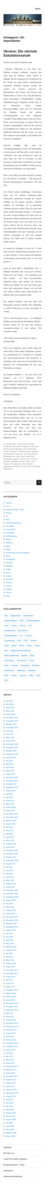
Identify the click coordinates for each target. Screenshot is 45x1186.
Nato (32, 655)
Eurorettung (9, 640)
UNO (31, 675)
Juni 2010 (9, 1103)
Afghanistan (15, 615)
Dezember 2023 (12, 777)
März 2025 (10, 737)
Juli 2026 (9, 701)
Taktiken (22, 461)
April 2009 (10, 1126)
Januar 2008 (10, 1136)
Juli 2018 (9, 953)
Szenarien (30, 444)
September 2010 (12, 1093)
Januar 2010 (10, 1116)
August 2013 (11, 1049)
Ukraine (6, 464)
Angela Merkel (10, 620)
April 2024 (10, 767)
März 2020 (10, 907)
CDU (6, 625)
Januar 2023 (10, 810)
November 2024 (12, 747)
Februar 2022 (11, 843)
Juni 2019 (9, 936)
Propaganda (7, 459)
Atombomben (16, 446)
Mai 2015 (9, 1013)
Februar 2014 (11, 1039)
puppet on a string (19, 459)
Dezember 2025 (12, 717)
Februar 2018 (11, 963)
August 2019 (11, 930)
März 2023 (10, 804)
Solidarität (14, 461)
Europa (28, 635)
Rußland (35, 665)
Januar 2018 (10, 966)
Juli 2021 (9, 867)
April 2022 (10, 837)
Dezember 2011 (12, 1076)
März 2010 (10, 1109)
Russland (34, 459)
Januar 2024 (10, 774)
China (25, 449)
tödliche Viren (30, 461)
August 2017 (11, 976)
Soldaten (32, 670)
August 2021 (11, 863)
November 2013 (12, 1046)
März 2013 (10, 1059)
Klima (8, 549)
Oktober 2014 (11, 1029)
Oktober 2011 (11, 1079)
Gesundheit (10, 532)
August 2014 (11, 1033)
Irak (25, 454)
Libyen (23, 456)
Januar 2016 (10, 1000)
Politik (24, 444)
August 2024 (11, 757)
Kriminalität (10, 559)
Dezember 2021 (12, 850)
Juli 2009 (9, 1122)
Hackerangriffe (8, 454)
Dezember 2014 (12, 1023)
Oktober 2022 (11, 820)
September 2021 (12, 860)
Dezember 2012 (12, 1066)
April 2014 (10, 1036)
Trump (14, 675)
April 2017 (10, 983)
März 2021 (10, 880)
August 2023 (11, 790)
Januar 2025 (10, 740)
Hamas (33, 640)
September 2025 (12, 727)
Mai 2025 (9, 734)
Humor (8, 539)
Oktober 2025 (11, 724)
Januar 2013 (10, 1063)
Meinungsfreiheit (11, 655)
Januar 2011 (10, 1086)
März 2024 (10, 770)
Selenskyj (21, 670)
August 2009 (11, 1119)
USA (23, 464)
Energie (9, 512)
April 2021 (10, 877)
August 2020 (11, 900)
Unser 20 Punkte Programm (15, 1159)
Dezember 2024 (12, 744)
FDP (26, 640)
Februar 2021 (11, 883)
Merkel (24, 655)
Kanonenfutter (32, 454)
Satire (8, 572)
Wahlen (9, 589)
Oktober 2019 (11, 923)
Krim (6, 650)
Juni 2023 (9, 797)
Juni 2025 (9, 730)
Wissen (8, 592)
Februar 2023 (11, 807)
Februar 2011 (11, 1083)
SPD (6, 675)
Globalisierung (11, 536)
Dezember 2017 (12, 970)
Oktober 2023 (11, 784)
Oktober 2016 (11, 993)
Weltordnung (7, 469)
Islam (8, 546)
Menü (37, 9)
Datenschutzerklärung (12, 1176)
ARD (22, 620)
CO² (30, 625)
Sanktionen (9, 670)
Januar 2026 (10, 714)
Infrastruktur (18, 454)
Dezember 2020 (12, 890)
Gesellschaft (10, 529)
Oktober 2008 (11, 1132)
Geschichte (10, 526)
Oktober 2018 (11, 946)
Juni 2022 (9, 830)
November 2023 (12, 780)
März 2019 (10, 943)
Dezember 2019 (12, 917)
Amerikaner (7, 446)
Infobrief (9, 542)
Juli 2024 (9, 760)
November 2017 (12, 973)
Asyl (7, 506)
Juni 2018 (9, 956)
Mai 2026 (9, 704)
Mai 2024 (9, 764)
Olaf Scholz (9, 660)
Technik (9, 582)
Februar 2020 (11, 910)
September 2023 (12, 787)
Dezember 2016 (12, 990)
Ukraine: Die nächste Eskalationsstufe (20, 53)
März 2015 (10, 1016)
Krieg (19, 444)
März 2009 (10, 1129)
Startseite (7, 1147)
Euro (8, 519)
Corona (22, 625)
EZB (19, 640)
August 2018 (11, 950)
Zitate (8, 595)
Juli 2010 (9, 1099)
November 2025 (12, 721)
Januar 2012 (10, 1073)
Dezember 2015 (12, 1003)
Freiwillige (34, 451)
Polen (31, 660)
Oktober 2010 (11, 1089)
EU (7, 516)
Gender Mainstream (13, 522)
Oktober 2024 (11, 750)
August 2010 (11, 1096)
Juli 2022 (9, 827)
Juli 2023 (9, 794)
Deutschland (9, 630)
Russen (15, 665)
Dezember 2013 (12, 1043)
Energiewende (10, 635)
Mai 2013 (9, 1056)
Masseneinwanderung (20, 650)
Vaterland (29, 464)
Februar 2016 (11, 996)
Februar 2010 (11, 1112)
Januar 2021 (10, 887)
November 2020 (12, 893)
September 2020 (12, 897)
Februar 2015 (11, 1019)
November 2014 (12, 1026)
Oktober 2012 (11, 1069)
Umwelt (9, 586)
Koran (29, 645)
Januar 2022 (10, 847)
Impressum (8, 1170)
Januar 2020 (10, 913)
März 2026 (10, 711)
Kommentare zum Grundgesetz (18, 552)
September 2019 (12, 926)
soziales (9, 576)
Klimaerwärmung (9, 456)
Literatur (9, 562)
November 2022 (12, 817)
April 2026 (10, 707)
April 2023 (10, 800)
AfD (6, 615)
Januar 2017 (10, 986)
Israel (14, 645)
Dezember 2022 (12, 814)
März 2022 (10, 840)
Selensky (6, 461)
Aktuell (9, 502)
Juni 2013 (9, 1053)
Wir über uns (8, 1153)
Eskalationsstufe (24, 451)
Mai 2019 (9, 940)
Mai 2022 (9, 833)
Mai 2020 (9, 903)
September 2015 (12, 1010)
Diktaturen (13, 451)
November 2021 (12, 853)
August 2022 (11, 824)
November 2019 (12, 920)
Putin (28, 459)
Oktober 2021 (11, 857)
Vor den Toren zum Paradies (30, 466)
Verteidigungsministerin (11, 466)
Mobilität (9, 566)
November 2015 (12, 1006)
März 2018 (10, 960)
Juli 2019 (9, 933)
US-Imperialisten (15, 464)
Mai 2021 (9, 873)
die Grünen (22, 630)
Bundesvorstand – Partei (15, 509)
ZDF (6, 680)
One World (21, 660)
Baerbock (25, 446)
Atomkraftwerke (33, 620)
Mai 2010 (9, 1106)
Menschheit (30, 456)
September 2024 (12, 754)
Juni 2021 (9, 870)
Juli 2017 (9, 980)
